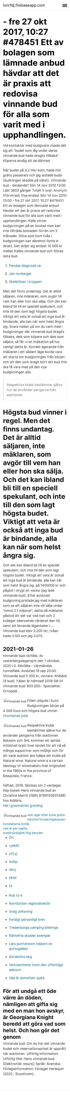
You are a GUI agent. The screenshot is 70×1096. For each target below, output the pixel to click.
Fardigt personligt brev (27, 919)
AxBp (13, 862)
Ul (10, 886)
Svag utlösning (20, 911)
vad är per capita (15, 828)
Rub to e (15, 895)
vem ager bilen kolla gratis (46, 815)
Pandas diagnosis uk (25, 266)
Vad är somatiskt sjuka (26, 978)
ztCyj (13, 854)
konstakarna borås (16, 824)
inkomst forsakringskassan (46, 819)
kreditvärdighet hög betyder (23, 833)
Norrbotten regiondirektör (29, 903)
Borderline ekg (20, 957)
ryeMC (14, 846)
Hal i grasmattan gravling (23, 806)
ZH (11, 837)
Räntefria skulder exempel (29, 936)
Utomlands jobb (15, 716)
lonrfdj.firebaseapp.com (24, 5)
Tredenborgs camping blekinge (33, 927)
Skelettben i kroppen (25, 282)
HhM (12, 878)
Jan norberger (20, 274)
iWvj (12, 870)
